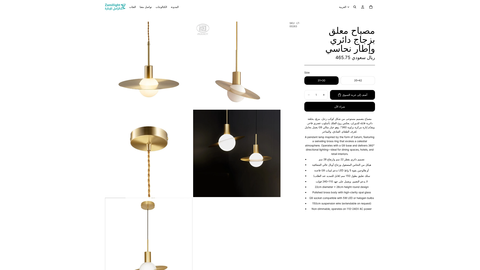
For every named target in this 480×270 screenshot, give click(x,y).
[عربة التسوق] (371, 7)
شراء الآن (339, 106)
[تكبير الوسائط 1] (148, 65)
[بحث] (355, 7)
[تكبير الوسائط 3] (148, 153)
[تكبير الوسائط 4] (236, 153)
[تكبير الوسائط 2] (236, 65)
